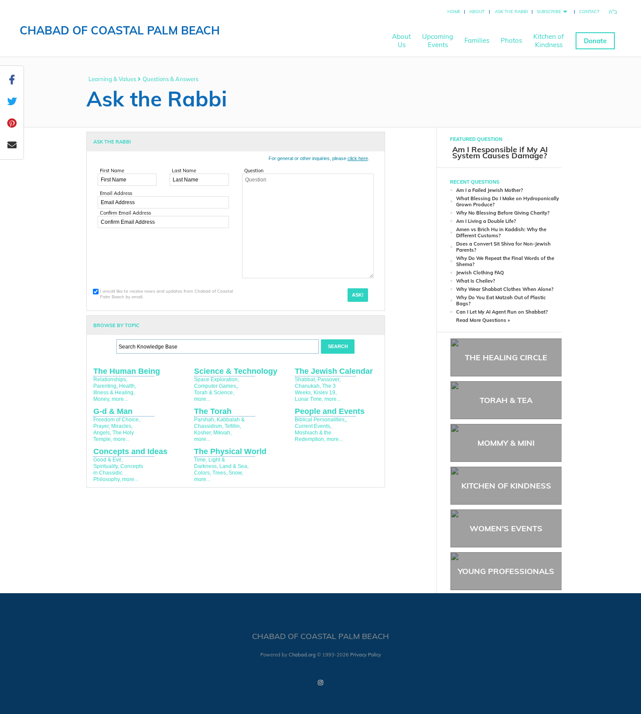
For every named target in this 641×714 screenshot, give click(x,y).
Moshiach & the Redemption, (313, 436)
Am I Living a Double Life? (486, 221)
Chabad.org (302, 655)
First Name (112, 170)
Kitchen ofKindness (548, 40)
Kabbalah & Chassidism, (219, 423)
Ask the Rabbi (511, 11)
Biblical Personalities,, (321, 420)
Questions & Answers (170, 78)
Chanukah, (308, 386)
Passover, (329, 379)
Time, (200, 460)
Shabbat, (305, 379)
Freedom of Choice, (116, 420)
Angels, (102, 433)
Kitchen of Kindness (506, 486)
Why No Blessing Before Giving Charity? (502, 213)
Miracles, (122, 426)
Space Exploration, (216, 379)
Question (253, 170)
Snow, (235, 473)
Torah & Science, (214, 392)
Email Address (116, 193)
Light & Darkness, (209, 463)
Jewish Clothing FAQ (480, 273)
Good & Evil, (108, 460)
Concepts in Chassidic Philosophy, (118, 472)
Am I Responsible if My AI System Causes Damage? (500, 152)
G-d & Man (113, 411)
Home (453, 11)
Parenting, (105, 386)
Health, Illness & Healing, (114, 389)
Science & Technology (235, 371)
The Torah (213, 411)
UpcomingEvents (437, 40)
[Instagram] (320, 682)
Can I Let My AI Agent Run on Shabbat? (502, 312)
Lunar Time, (309, 399)
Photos (511, 40)
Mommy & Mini (506, 443)
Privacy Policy (365, 655)
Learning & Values (112, 78)
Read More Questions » (483, 320)
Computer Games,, (216, 386)
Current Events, (313, 426)
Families (476, 40)
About (476, 11)
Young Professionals (506, 571)
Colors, (202, 473)
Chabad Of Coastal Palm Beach (120, 30)
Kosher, (203, 433)
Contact (589, 11)
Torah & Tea (506, 400)
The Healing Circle (506, 357)
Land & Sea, (234, 466)
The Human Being (126, 371)
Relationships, (110, 379)
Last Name (184, 170)
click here (358, 158)
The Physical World (230, 451)
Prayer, (101, 426)
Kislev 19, (325, 392)
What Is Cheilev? (475, 281)
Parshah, (204, 420)
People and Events (330, 411)
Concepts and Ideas (130, 451)
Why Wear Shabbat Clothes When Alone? (504, 289)
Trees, (219, 473)
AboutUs (401, 40)
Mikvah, (222, 433)
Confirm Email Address (125, 213)
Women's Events (506, 528)
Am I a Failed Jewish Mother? (489, 190)
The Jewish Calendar (334, 371)
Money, (101, 399)
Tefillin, (233, 426)
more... (120, 399)
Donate (595, 41)
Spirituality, (106, 466)
